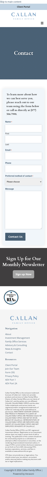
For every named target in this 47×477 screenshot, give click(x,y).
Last (7, 144)
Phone (8, 163)
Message (9, 189)
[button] (42, 23)
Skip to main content (10, 1)
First (7, 133)
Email (8, 150)
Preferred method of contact (19, 176)
